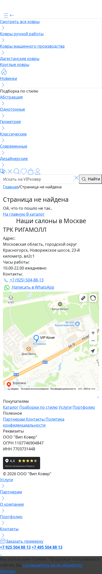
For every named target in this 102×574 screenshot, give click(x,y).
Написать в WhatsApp (32, 287)
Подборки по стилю (38, 407)
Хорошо (8, 571)
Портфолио (84, 407)
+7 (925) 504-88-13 (26, 280)
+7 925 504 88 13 (15, 547)
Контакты (36, 419)
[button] (51, 15)
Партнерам (14, 419)
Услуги (65, 407)
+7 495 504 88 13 (47, 547)
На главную (14, 214)
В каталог (35, 214)
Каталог (10, 407)
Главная (10, 187)
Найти (93, 179)
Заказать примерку (24, 541)
